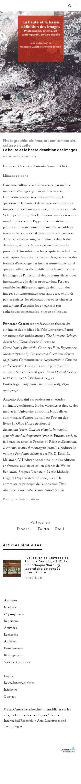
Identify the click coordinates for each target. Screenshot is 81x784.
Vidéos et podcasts (17, 662)
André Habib (33, 578)
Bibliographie (13, 655)
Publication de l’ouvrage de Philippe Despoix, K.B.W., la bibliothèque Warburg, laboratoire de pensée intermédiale (47, 565)
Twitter (43, 529)
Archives (10, 641)
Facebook (24, 529)
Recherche (11, 635)
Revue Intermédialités (19, 683)
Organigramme (14, 614)
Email (59, 529)
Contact (10, 697)
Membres (10, 607)
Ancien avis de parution (19, 156)
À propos (10, 600)
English (9, 676)
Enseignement (13, 648)
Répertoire (11, 621)
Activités (10, 628)
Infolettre (10, 690)
